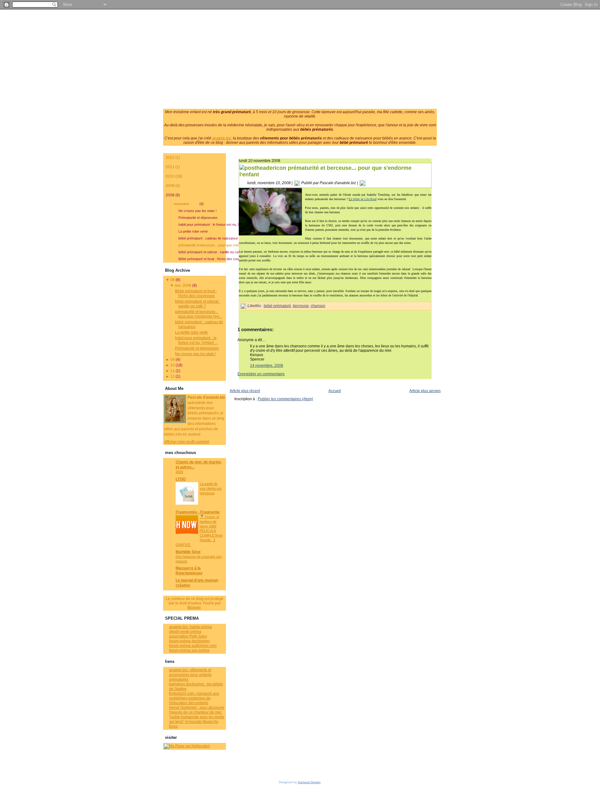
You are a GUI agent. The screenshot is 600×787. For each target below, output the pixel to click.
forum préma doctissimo (189, 641)
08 (172, 280)
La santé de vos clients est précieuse (211, 488)
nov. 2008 (183, 285)
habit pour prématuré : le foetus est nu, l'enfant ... (202, 224)
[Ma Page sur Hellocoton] (187, 746)
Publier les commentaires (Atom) (285, 399)
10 (172, 365)
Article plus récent (245, 391)
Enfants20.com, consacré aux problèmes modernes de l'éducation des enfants (194, 698)
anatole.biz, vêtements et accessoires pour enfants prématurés (190, 675)
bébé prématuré (277, 306)
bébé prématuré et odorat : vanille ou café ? (202, 252)
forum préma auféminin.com (193, 645)
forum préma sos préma (189, 650)
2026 (179, 472)
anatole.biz (221, 138)
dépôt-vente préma (185, 631)
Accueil (334, 391)
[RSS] (167, 764)
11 (172, 371)
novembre (189, 204)
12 (172, 376)
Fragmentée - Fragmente (198, 512)
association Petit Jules (188, 636)
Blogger (194, 607)
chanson (318, 306)
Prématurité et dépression (198, 217)
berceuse (301, 306)
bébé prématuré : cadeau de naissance (202, 238)
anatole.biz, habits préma (190, 627)
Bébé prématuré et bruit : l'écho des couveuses (202, 259)
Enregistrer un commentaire (261, 374)
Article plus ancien (425, 391)
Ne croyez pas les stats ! (197, 211)
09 (172, 359)
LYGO (181, 479)
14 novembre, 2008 (266, 365)
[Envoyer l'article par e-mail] (362, 183)
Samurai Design (309, 782)
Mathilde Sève (188, 552)
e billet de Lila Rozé (364, 199)
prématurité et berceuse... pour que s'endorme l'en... (202, 245)
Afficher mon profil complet (186, 442)
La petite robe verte (193, 231)
